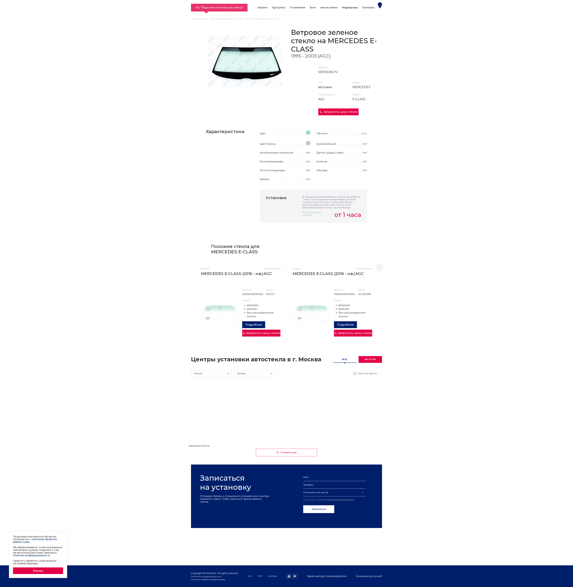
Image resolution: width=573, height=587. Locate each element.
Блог (313, 7)
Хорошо (38, 570)
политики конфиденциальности (340, 500)
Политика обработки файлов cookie (208, 579)
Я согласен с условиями (330, 500)
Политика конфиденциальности (206, 576)
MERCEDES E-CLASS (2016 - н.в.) (232, 273)
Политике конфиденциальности (31, 555)
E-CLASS (238, 19)
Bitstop (370, 359)
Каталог (263, 7)
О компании (297, 7)
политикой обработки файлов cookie (35, 540)
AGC (250, 576)
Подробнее (253, 324)
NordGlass (272, 576)
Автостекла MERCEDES (221, 19)
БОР (260, 576)
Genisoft (377, 576)
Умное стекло (329, 7)
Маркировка (350, 7)
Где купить (278, 7)
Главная (194, 19)
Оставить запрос (348, 229)
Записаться (319, 509)
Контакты (368, 7)
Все (344, 359)
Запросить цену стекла (340, 112)
